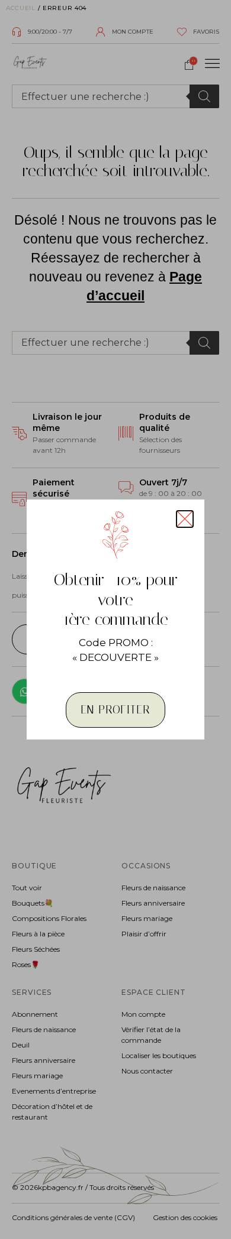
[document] (115, 619)
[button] (184, 519)
